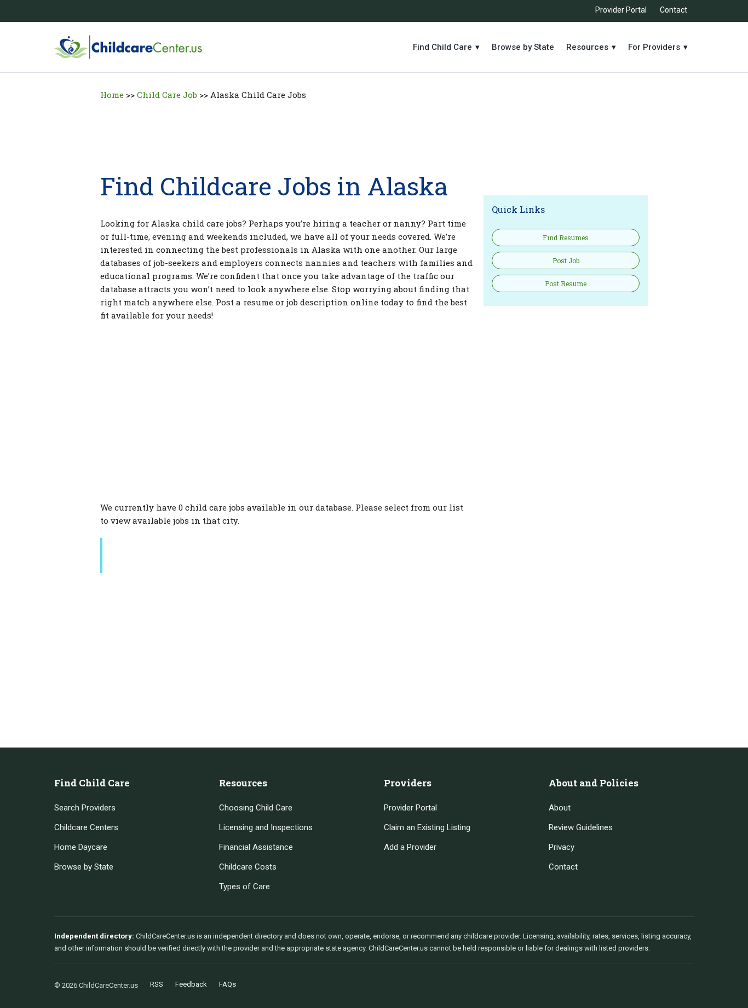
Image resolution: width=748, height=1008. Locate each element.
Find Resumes (566, 237)
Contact (673, 9)
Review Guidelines (581, 827)
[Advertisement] (374, 130)
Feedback (191, 984)
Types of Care (244, 886)
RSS (156, 984)
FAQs (227, 984)
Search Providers (85, 808)
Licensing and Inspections (266, 827)
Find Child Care (446, 47)
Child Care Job (167, 94)
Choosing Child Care (255, 808)
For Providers (658, 47)
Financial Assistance (256, 847)
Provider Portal (621, 9)
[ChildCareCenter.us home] (128, 47)
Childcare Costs (248, 867)
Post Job (566, 260)
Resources (591, 47)
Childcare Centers (86, 827)
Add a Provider (410, 847)
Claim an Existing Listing (427, 827)
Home (112, 94)
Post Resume (565, 283)
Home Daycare (80, 847)
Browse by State (523, 47)
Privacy (561, 847)
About (560, 808)
